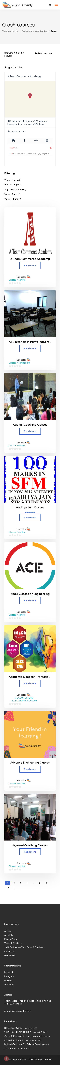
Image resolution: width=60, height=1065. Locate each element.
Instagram (9, 976)
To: (12, 154)
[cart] (49, 4)
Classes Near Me (17, 279)
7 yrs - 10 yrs (11, 199)
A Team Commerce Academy (24, 76)
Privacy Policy (10, 939)
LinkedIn (8, 980)
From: (12, 148)
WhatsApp (9, 984)
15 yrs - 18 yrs (11, 184)
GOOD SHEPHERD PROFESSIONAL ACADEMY (24, 699)
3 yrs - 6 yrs (10, 194)
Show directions (17, 131)
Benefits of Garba (13, 1028)
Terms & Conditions (13, 943)
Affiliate (8, 931)
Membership (10, 955)
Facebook (8, 972)
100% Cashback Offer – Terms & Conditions (24, 947)
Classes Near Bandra (19, 362)
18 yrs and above (13, 189)
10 (8, 887)
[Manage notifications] (6, 1058)
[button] (30, 96)
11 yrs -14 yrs (11, 180)
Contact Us (9, 951)
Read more (30, 265)
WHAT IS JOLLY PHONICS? (17, 1032)
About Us (8, 935)
